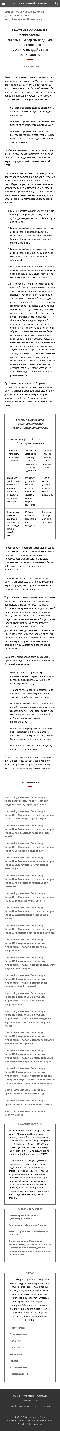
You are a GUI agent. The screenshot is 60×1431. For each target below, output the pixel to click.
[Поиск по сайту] (56, 3)
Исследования (18, 1367)
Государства (17, 1347)
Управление (23, 1231)
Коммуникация (40, 1231)
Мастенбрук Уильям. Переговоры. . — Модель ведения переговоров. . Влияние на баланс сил (29, 847)
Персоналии (15, 1225)
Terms (37, 1405)
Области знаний (17, 1241)
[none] (3, 3)
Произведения (19, 1373)
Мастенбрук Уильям (35, 1225)
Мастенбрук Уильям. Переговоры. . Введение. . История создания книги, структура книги (26, 800)
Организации (18, 1334)
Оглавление (30, 66)
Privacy (46, 1405)
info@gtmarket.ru (33, 1424)
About (13, 1405)
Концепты (16, 1354)
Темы (12, 1231)
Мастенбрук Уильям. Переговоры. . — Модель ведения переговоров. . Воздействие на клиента (29, 897)
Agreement (24, 1405)
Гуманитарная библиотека (29, 11)
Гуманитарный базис (15, 15)
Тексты (14, 1360)
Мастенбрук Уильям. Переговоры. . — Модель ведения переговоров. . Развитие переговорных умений (29, 929)
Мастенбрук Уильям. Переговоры (22, 19)
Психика (13, 1234)
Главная (8, 11)
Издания (15, 1341)
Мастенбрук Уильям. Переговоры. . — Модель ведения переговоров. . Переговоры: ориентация (29, 815)
